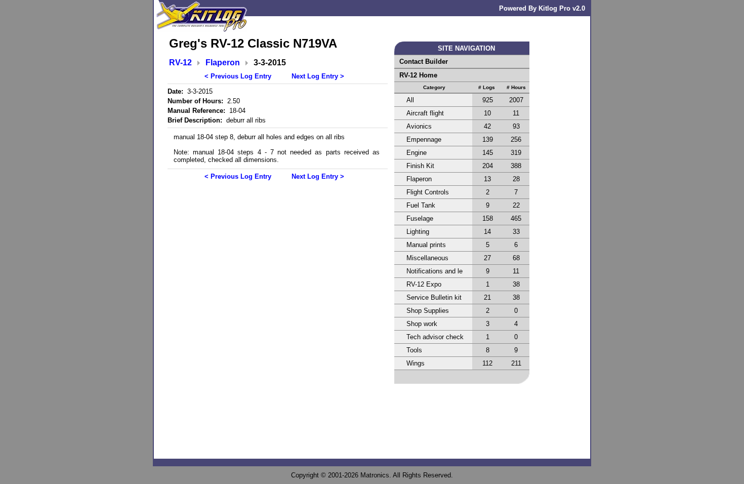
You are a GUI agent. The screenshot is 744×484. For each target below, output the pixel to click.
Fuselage (419, 218)
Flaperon (222, 62)
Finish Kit (420, 166)
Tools (414, 350)
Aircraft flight (425, 113)
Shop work (421, 324)
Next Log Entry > (318, 76)
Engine (416, 152)
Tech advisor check (435, 337)
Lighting (417, 231)
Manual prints (426, 245)
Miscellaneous (427, 258)
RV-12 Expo (423, 284)
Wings (415, 363)
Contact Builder (423, 61)
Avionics (419, 126)
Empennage (423, 139)
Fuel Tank (420, 205)
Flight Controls (427, 192)
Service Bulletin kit (434, 297)
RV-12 (180, 62)
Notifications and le (434, 271)
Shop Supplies (427, 310)
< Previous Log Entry (237, 76)
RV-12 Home (418, 75)
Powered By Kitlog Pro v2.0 (542, 8)
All (410, 100)
